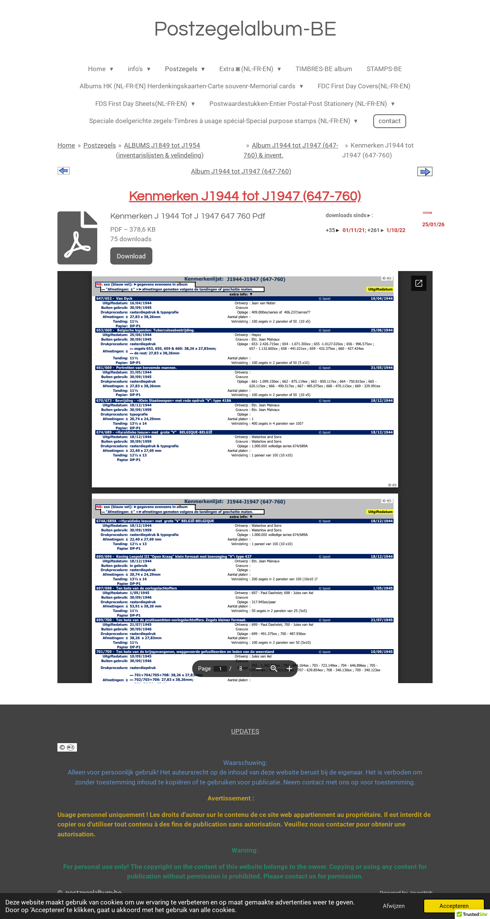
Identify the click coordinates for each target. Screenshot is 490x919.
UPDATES (245, 731)
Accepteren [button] (454, 906)
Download (131, 256)
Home (66, 145)
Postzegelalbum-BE (245, 29)
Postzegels (99, 145)
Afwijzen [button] (394, 906)
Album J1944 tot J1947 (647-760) (241, 171)
